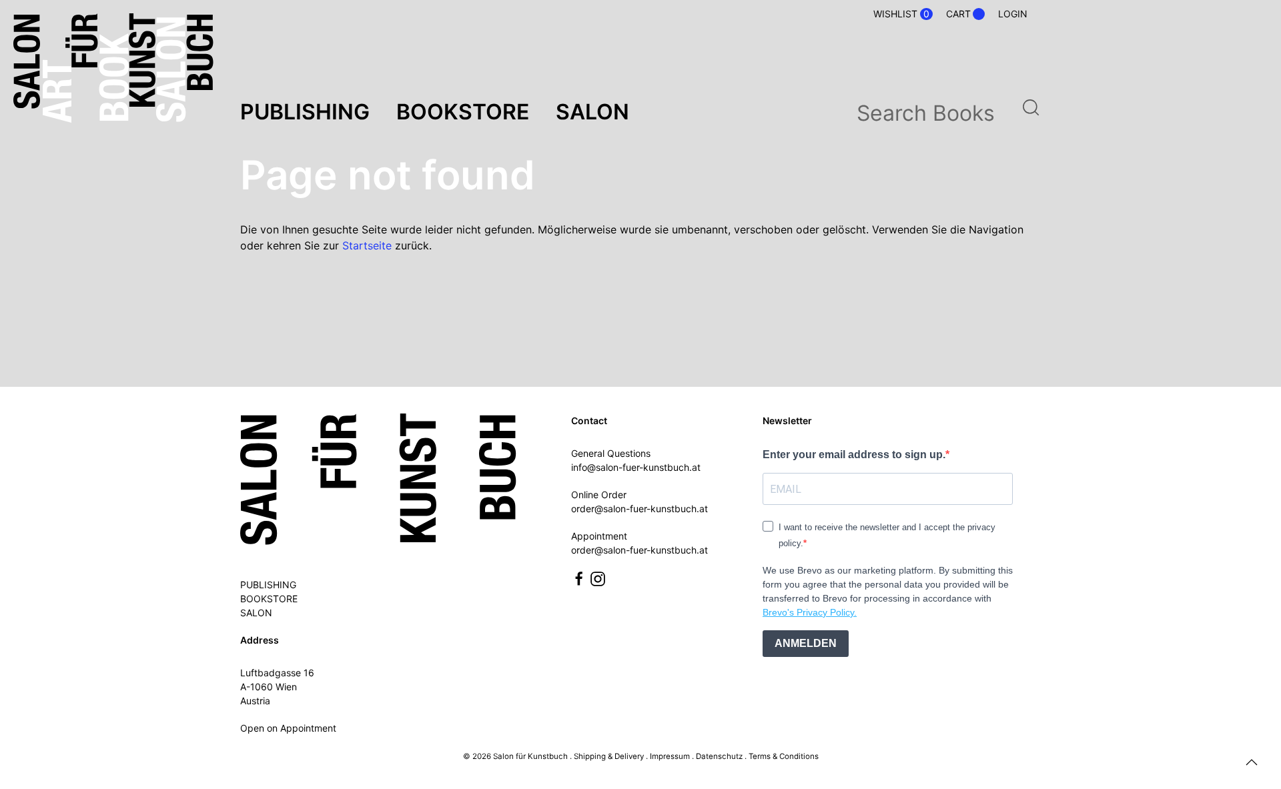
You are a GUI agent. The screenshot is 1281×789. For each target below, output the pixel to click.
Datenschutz (719, 756)
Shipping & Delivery (609, 756)
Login (1012, 13)
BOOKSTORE (269, 598)
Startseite (367, 245)
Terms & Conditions (784, 756)
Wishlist (901, 14)
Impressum (670, 756)
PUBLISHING (268, 584)
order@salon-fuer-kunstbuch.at (639, 508)
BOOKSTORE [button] (462, 112)
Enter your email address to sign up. (854, 454)
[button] (1251, 762)
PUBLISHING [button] (305, 112)
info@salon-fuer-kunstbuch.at (636, 467)
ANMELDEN (806, 643)
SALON (256, 612)
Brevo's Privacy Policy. (810, 612)
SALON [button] (592, 112)
